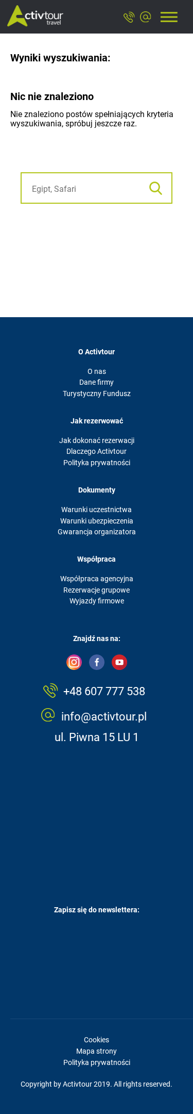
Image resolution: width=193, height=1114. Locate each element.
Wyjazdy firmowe (96, 601)
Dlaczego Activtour (96, 451)
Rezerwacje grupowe (96, 590)
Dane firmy (96, 382)
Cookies (96, 1040)
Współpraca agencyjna (96, 579)
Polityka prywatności (96, 462)
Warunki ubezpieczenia (96, 521)
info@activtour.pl (104, 716)
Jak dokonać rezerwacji (96, 440)
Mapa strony (96, 1051)
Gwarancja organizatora (97, 532)
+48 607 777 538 (104, 691)
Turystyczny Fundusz (97, 393)
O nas (96, 371)
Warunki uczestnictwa (96, 509)
